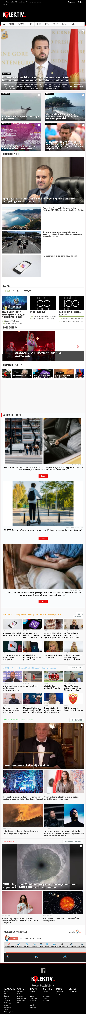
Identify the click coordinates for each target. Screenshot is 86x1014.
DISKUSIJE (13, 415)
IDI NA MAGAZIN (78, 615)
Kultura (22, 720)
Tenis (28, 668)
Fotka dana (59, 992)
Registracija (72, 2)
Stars (17, 615)
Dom (59, 615)
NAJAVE (73, 24)
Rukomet (45, 668)
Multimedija (73, 992)
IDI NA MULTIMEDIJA (73, 841)
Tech (36, 615)
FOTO (46, 24)
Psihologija (52, 615)
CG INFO (55, 24)
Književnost (21, 1001)
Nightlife (14, 720)
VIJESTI (11, 24)
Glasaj (43, 476)
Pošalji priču (10, 2)
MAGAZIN (21, 24)
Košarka (22, 668)
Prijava (80, 2)
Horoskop (72, 994)
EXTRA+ (64, 24)
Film (18, 1003)
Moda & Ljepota (26, 615)
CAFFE (30, 24)
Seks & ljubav (8, 1012)
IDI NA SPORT (75, 667)
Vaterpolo (53, 668)
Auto (6, 1009)
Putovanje (7, 1007)
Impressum (37, 2)
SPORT (39, 24)
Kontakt (5, 4)
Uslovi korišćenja (20, 2)
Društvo (45, 992)
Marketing (29, 2)
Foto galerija (60, 994)
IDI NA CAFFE (77, 720)
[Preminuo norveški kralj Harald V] (43, 745)
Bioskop (30, 720)
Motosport (36, 668)
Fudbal (14, 668)
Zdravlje (43, 615)
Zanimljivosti (21, 998)
